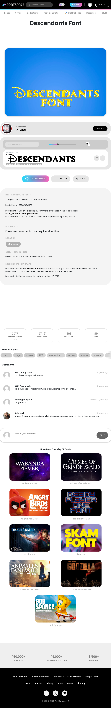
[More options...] (102, 158)
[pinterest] (64, 693)
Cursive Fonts (74, 676)
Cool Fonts (58, 676)
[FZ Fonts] (8, 128)
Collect (63, 179)
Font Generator (51, 13)
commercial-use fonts (57, 660)
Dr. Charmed (30, 554)
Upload (75, 5)
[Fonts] (13, 5)
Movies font (33, 268)
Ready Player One (81, 518)
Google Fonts (91, 676)
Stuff (104, 13)
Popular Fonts (20, 676)
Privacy (49, 683)
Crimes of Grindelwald (81, 483)
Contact (100, 128)
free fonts (18, 660)
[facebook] (46, 693)
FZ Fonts (21, 130)
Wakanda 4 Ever (30, 483)
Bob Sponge (56, 625)
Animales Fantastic (30, 589)
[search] (39, 4)
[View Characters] (96, 158)
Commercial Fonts (40, 676)
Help (27, 683)
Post (102, 435)
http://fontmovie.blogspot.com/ (22, 213)
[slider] (58, 144)
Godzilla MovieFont (81, 589)
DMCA (70, 683)
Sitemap (81, 683)
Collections (32, 13)
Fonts (7, 13)
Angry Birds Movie (30, 518)
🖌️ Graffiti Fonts (73, 13)
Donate (14, 244)
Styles (18, 13)
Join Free (102, 5)
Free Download (38, 179)
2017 (15, 334)
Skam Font (81, 554)
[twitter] (55, 693)
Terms (60, 683)
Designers (91, 13)
